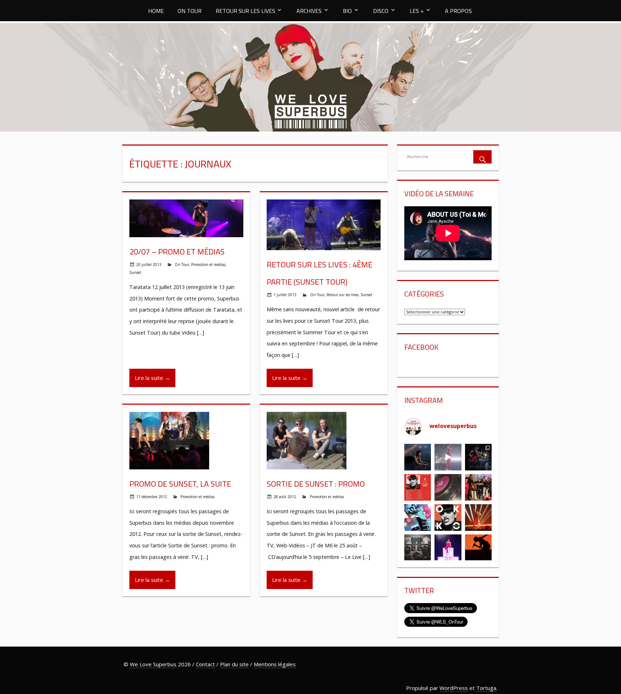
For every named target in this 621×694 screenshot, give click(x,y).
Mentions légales (275, 664)
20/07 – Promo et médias (177, 251)
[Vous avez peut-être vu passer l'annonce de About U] (417, 457)
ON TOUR (190, 10)
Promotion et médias (208, 264)
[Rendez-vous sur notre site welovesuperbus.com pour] (478, 487)
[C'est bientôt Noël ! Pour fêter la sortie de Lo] (417, 517)
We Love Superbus (153, 664)
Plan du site (234, 664)
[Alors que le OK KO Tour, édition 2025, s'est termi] (478, 547)
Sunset (135, 272)
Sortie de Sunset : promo (316, 484)
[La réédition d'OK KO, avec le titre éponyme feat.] (447, 517)
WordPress (454, 687)
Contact (205, 664)
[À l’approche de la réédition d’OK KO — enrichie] (447, 547)
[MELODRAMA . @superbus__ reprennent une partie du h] (447, 457)
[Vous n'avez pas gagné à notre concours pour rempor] (447, 487)
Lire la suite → (152, 377)
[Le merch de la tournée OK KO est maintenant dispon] (417, 547)
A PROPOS (458, 10)
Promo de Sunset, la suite (180, 484)
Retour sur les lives (342, 294)
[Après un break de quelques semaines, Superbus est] (478, 457)
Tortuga (486, 687)
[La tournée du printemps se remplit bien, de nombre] (417, 487)
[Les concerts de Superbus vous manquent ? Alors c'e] (478, 517)
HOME (156, 10)
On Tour (182, 264)
